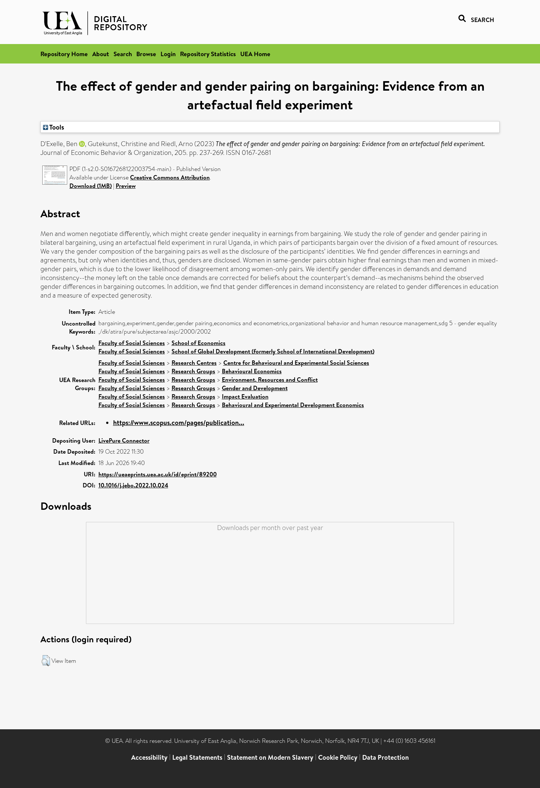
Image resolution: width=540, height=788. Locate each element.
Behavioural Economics (252, 371)
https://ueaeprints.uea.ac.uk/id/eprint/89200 (157, 474)
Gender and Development (255, 388)
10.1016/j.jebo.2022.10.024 (133, 485)
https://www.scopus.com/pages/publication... (178, 422)
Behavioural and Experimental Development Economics (293, 405)
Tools (56, 127)
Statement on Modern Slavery (270, 757)
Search (123, 54)
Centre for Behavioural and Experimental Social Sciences (296, 363)
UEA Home (255, 54)
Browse (146, 54)
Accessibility (149, 757)
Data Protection (385, 757)
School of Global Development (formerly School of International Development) (273, 351)
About (100, 54)
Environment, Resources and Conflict (270, 379)
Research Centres (194, 363)
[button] (46, 660)
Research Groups (193, 371)
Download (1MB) (90, 186)
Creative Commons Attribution (170, 177)
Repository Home (64, 54)
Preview (126, 186)
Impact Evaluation (245, 396)
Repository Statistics (208, 54)
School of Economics (199, 343)
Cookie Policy (337, 757)
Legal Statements (197, 757)
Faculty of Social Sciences (131, 343)
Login (168, 54)
